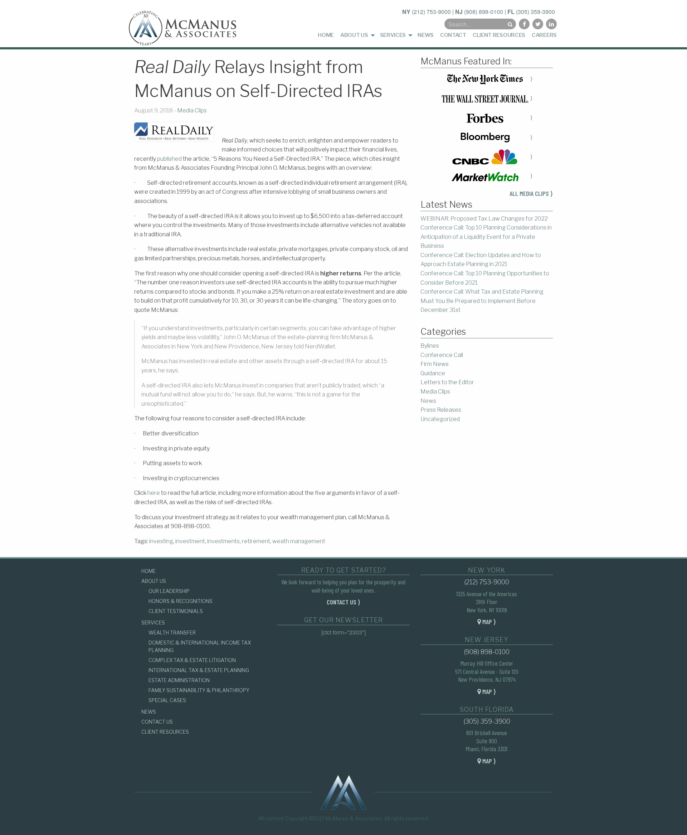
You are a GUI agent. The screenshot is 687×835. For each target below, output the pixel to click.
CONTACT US (157, 722)
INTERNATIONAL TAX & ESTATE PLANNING (198, 670)
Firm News (434, 364)
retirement (256, 541)
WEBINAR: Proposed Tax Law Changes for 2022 (484, 218)
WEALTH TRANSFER (172, 632)
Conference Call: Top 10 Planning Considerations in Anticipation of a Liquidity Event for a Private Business (486, 236)
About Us (354, 35)
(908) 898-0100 (483, 12)
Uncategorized (440, 419)
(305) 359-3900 (535, 12)
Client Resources (499, 35)
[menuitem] (326, 35)
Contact (453, 35)
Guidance (432, 373)
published (169, 158)
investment (190, 541)
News (426, 35)
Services (393, 35)
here (153, 492)
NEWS (148, 712)
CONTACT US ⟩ (343, 602)
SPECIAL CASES (167, 700)
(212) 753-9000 (431, 12)
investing (161, 541)
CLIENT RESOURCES (165, 732)
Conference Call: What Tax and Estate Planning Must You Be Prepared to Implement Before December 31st (482, 300)
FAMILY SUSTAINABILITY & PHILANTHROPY (198, 690)
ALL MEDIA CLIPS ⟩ (531, 193)
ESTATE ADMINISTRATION (179, 680)
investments (223, 541)
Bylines (429, 345)
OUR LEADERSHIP (169, 591)
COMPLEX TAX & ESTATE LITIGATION (192, 660)
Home (326, 35)
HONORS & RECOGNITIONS (180, 601)
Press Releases (440, 409)
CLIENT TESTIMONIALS (175, 611)
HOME (148, 571)
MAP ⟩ (488, 622)
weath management (298, 541)
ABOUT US (153, 581)
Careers (544, 35)
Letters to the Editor (447, 382)
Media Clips (192, 110)
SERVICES (153, 622)
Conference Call (441, 355)
